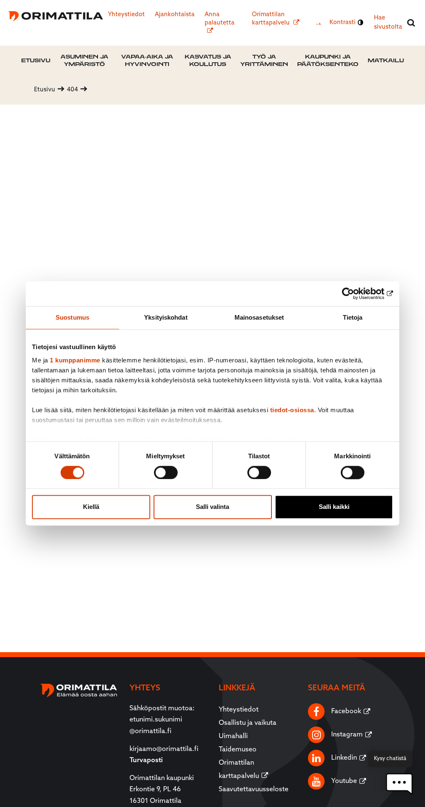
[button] (399, 784)
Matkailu (386, 60)
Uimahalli (233, 736)
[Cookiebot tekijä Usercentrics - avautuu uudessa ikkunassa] (356, 293)
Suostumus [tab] (72, 317)
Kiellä (91, 507)
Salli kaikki (334, 507)
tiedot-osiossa (292, 409)
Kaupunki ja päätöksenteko (328, 60)
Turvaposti (146, 760)
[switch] (166, 472)
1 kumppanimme (75, 360)
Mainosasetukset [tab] (259, 317)
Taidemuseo (237, 749)
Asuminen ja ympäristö (84, 60)
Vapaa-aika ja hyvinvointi (147, 60)
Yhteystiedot (126, 15)
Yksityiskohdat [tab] (165, 317)
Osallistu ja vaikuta (247, 723)
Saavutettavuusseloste (253, 789)
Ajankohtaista (175, 15)
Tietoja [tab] (353, 317)
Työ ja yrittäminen (264, 60)
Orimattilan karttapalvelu (271, 19)
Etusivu (35, 60)
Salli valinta (212, 507)
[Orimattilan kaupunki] (55, 16)
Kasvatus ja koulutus (208, 60)
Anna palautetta (219, 19)
